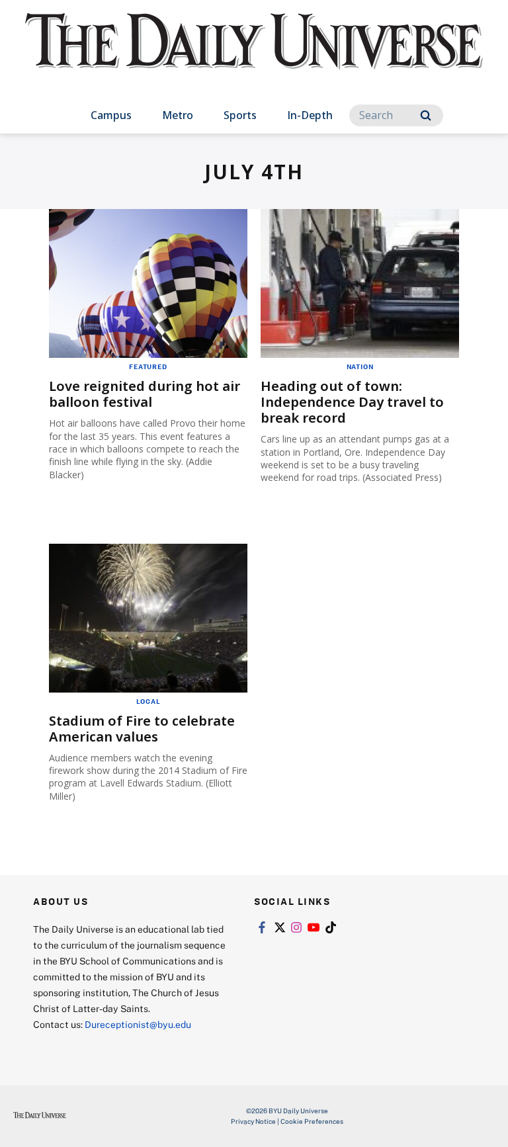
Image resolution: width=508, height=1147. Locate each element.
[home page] (253, 53)
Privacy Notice (253, 1121)
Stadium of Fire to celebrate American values (142, 728)
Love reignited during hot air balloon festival (144, 394)
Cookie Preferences (311, 1121)
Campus (111, 115)
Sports (240, 115)
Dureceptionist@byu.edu (138, 1024)
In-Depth (310, 115)
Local (148, 701)
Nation (360, 366)
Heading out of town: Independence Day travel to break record (352, 402)
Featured (148, 366)
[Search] (425, 115)
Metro (177, 115)
